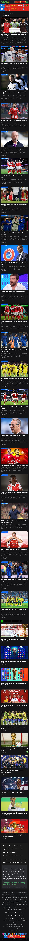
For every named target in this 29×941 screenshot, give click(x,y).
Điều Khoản (15, 912)
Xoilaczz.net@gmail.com (16, 930)
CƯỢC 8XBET (23, 1)
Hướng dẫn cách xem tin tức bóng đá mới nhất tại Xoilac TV (14, 862)
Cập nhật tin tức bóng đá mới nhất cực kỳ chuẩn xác (13, 855)
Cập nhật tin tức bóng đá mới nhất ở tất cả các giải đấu (13, 849)
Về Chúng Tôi (7, 912)
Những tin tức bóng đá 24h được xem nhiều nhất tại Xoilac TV (14, 859)
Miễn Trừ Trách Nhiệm (10, 918)
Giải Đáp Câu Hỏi (20, 918)
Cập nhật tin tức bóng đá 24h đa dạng (10, 852)
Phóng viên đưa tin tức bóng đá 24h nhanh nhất (12, 845)
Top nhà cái (17, 2)
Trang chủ (3, 13)
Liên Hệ (7, 915)
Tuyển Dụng (20, 915)
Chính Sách (22, 912)
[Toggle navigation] (27, 2)
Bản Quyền (13, 915)
